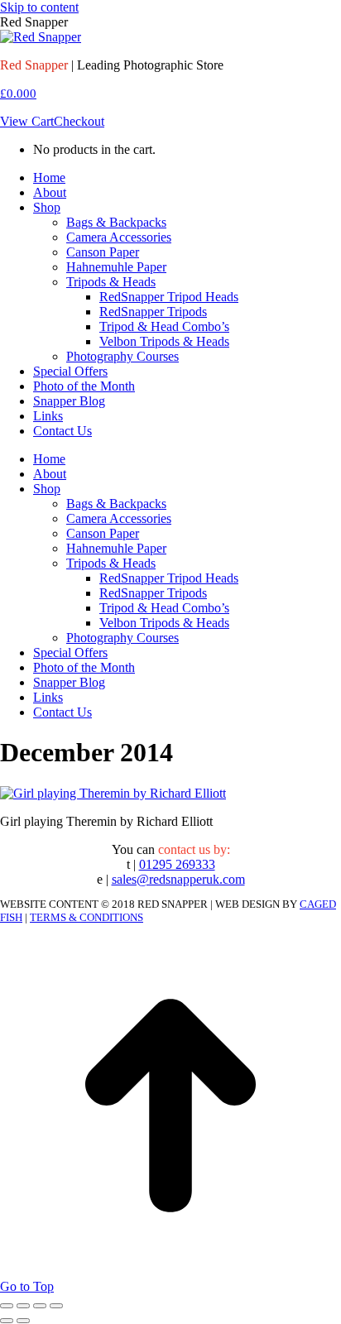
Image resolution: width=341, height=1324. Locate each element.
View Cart (27, 121)
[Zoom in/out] (56, 1305)
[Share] (23, 1305)
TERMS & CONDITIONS (86, 917)
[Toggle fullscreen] (39, 1305)
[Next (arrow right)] (23, 1320)
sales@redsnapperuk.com (178, 879)
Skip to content (39, 7)
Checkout (79, 121)
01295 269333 (177, 864)
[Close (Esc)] (6, 1305)
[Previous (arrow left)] (6, 1320)
